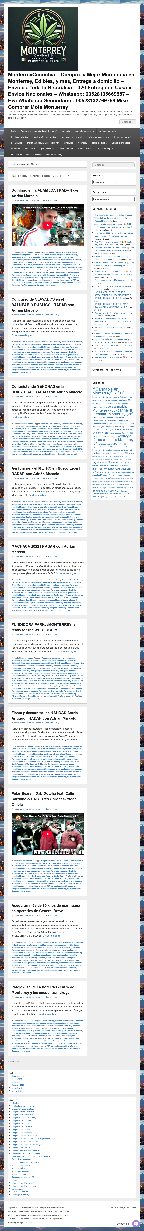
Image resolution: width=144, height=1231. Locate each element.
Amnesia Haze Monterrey (22, 257)
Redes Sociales (85, 148)
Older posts (13, 1061)
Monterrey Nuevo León (50, 683)
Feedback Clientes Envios (44, 136)
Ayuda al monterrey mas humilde (25, 1105)
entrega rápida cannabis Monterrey (45, 352)
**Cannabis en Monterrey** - (108, 391)
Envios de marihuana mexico (23, 1159)
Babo (76, 660)
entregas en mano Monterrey (112, 443)
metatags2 (82, 142)
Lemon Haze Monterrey (58, 272)
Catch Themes (130, 1207)
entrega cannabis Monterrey (105, 436)
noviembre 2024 (18, 1087)
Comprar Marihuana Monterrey (24, 1117)
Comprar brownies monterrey (23, 1108)
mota (79, 683)
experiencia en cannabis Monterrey (34, 270)
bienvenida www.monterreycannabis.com (59, 344)
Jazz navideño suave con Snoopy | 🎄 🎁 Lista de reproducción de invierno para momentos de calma (113, 227)
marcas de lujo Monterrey (123, 459)
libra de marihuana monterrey (59, 680)
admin (40, 200)
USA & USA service (20, 1191)
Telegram (15, 1180)
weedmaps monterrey (20, 1194)
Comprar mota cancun (21, 1123)
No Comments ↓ (52, 200)
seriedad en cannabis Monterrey (57, 277)
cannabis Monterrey (45, 262)
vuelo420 (70, 696)
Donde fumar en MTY (84, 130)
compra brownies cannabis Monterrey (109, 417)
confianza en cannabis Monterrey (46, 264)
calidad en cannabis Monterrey (24, 262)
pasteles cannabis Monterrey (110, 472)
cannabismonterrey (44, 668)
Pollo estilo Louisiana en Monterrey (108, 327)
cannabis (57, 665)
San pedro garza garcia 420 (23, 1177)
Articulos (22, 942)
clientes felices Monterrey (22, 264)
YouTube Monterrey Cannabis (32, 285)
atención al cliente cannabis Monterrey (48, 257)
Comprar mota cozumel (21, 1129)
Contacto (66, 130)
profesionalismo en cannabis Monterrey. (28, 277)
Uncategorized (17, 1188)
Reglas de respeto (105, 148)
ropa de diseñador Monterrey (114, 488)
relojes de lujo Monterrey (105, 484)
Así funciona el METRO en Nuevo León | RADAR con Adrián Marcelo (39, 504)
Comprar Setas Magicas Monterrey (26, 1150)
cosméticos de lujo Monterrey (116, 427)
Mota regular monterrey (21, 1171)
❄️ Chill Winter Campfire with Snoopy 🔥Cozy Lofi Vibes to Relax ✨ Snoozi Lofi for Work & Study (113, 274)
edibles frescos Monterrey (120, 432)
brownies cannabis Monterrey (116, 400)
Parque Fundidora (63, 686)
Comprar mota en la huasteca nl (25, 1135)
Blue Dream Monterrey (45, 259)
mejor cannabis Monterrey (107, 462)
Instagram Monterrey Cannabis (35, 272)
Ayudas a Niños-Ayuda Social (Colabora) (39, 130)
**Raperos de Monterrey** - (51, 658)
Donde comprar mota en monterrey (26, 1153)
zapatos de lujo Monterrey (115, 497)
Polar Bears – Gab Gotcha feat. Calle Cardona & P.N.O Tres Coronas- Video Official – (44, 799)
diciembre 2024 (18, 1085)
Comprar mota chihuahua (22, 1126)
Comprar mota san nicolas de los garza (27, 1144)
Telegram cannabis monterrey (24, 1183)
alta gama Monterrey (114, 397)
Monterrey (111, 468)
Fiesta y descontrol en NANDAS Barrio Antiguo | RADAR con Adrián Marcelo (45, 762)
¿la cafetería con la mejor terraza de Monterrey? (114, 345)
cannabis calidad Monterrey (106, 403)
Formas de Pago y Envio (72, 136)
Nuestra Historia (99, 142)
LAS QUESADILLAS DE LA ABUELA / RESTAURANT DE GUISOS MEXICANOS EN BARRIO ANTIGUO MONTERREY (113, 295)
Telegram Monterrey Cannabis (47, 282)
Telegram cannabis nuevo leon (24, 1185)
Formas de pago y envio (98, 136)
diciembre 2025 (18, 1076)
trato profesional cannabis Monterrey (51, 369)
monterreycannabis (68, 683)
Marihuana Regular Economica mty (43, 142)
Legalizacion (16, 142)
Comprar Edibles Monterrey (23, 1111)
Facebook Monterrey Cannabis (61, 270)
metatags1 (68, 142)
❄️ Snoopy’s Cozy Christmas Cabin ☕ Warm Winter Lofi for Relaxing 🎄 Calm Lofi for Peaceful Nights (113, 218)
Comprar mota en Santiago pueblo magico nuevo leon (33, 1138)
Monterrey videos (26, 252)
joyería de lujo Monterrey (102, 459)
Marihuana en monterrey (21, 1165)
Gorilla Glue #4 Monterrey (64, 357)
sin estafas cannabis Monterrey (63, 367)
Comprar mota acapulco (21, 1120)
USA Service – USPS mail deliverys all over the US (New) (36, 154)
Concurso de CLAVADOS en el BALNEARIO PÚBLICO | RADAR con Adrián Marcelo (43, 305)
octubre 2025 (17, 1079)
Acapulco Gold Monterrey (67, 254)
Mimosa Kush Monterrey (58, 359)
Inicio (13, 130)
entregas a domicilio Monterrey (33, 267)
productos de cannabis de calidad (34, 275)
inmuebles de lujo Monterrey (119, 456)
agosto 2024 (17, 1090)
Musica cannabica (26, 860)
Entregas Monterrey (108, 130)
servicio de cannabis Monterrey (113, 489)
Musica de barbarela (20, 686)
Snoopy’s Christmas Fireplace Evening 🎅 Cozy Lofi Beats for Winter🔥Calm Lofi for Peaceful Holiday (114, 250)
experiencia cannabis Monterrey (107, 446)
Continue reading (22, 335)
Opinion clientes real (121, 142)
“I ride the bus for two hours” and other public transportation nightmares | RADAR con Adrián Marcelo (44, 253)
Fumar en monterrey (123, 136)
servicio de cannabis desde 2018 (41, 280)
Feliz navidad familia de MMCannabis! (110, 280)
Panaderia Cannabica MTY (23, 148)
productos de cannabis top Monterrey (63, 275)
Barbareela (16, 663)
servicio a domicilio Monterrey (60, 364)
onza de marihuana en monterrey (42, 686)
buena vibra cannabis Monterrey (68, 259)
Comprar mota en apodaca (22, 1132)
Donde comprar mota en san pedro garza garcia (31, 1156)
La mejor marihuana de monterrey (25, 1162)
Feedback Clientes (19, 136)
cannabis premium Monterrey (65, 262)
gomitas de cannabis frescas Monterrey (110, 453)
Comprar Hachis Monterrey (22, 1114)
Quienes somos (47, 148)
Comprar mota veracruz (21, 1147)
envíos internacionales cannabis (53, 354)
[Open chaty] (136, 1223)
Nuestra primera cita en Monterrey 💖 (109, 357)
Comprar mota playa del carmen (25, 1141)
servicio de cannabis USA (65, 280)
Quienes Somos (66, 148)
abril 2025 (15, 1082)
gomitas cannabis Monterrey (119, 449)
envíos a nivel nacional (55, 267)
